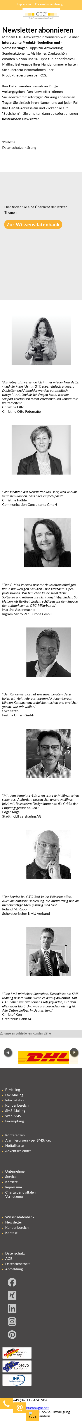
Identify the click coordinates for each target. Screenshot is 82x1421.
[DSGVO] (17, 1371)
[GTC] (41, 21)
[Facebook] (12, 1285)
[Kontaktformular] (54, 1408)
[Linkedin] (12, 1312)
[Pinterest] (12, 1338)
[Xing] (12, 1298)
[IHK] (17, 1385)
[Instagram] (12, 1325)
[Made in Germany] (17, 1358)
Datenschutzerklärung (19, 147)
